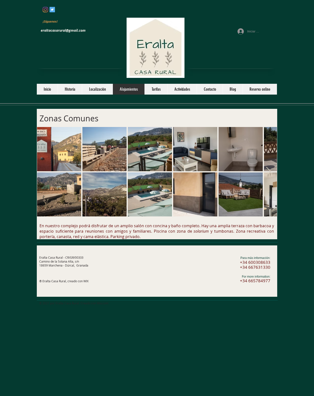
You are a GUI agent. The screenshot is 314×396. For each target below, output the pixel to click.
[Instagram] (45, 9)
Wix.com (102, 303)
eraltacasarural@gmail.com (63, 30)
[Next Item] (268, 171)
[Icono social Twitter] (52, 9)
